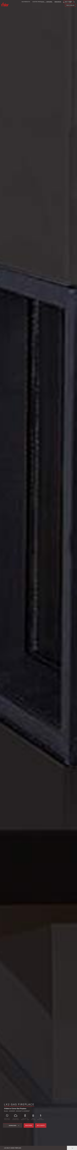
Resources (58, 1)
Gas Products (26, 1)
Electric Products (38, 1)
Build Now (28, 1125)
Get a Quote (68, 1)
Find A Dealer (70, 5)
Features (49, 1)
